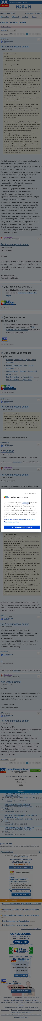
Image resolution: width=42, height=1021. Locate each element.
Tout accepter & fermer (22, 527)
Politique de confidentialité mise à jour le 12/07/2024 (19, 519)
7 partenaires (25, 503)
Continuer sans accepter (30, 493)
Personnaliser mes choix (11, 522)
